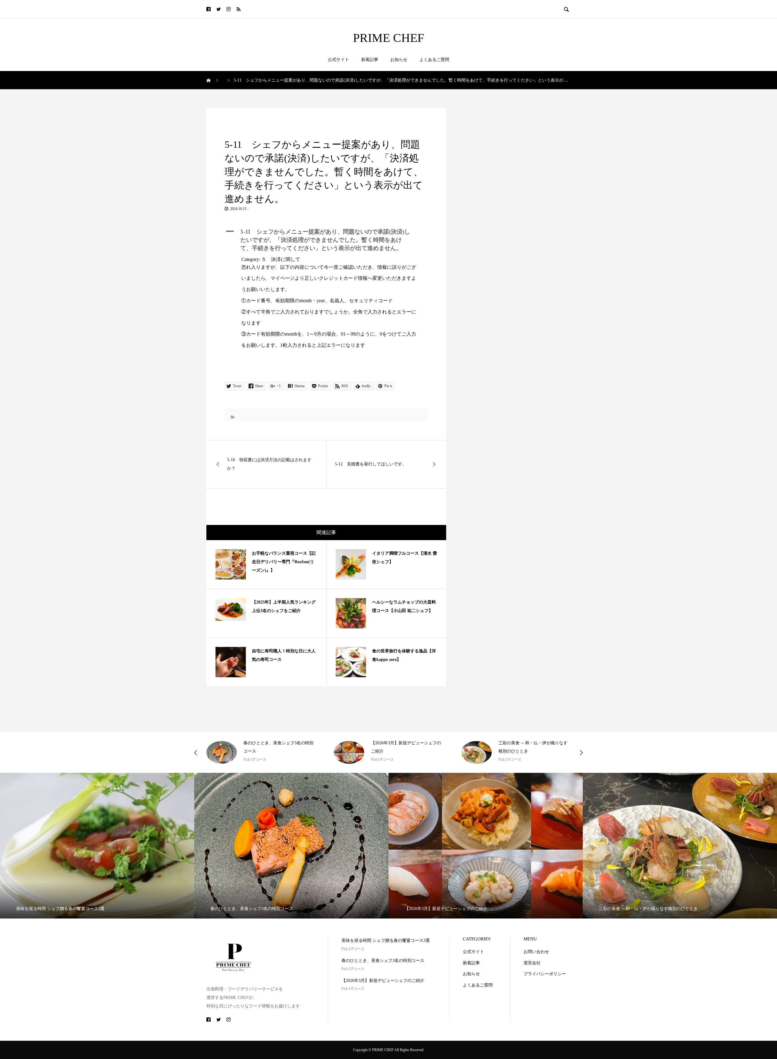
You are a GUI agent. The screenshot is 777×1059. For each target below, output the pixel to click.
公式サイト (338, 59)
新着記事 (369, 59)
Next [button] (581, 752)
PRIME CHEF (388, 38)
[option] (261, 752)
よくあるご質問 (434, 59)
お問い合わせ (536, 951)
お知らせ (398, 59)
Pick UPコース (254, 759)
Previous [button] (196, 752)
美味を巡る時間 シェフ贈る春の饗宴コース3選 (385, 940)
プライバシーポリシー (545, 974)
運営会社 (532, 963)
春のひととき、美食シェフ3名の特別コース (382, 960)
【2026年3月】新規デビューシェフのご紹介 (382, 980)
